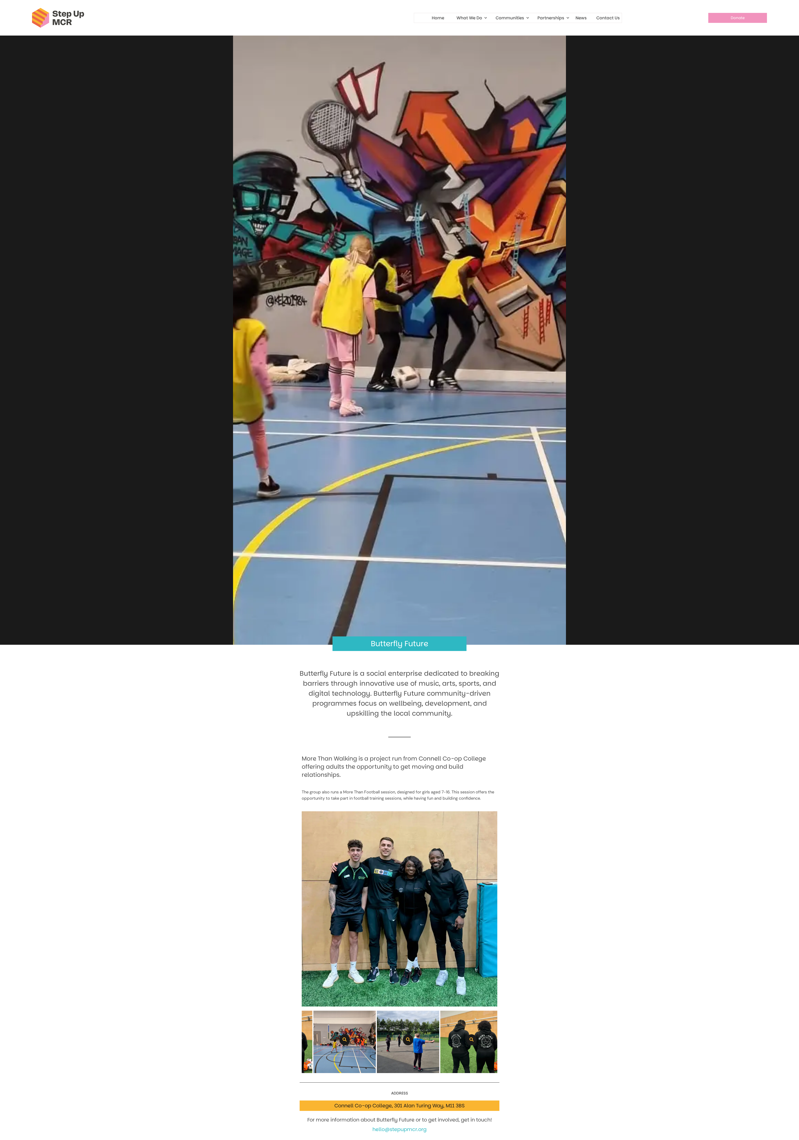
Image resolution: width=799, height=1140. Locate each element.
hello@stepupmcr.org (399, 1129)
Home (438, 18)
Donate (738, 17)
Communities (510, 18)
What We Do (469, 18)
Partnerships (550, 18)
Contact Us (608, 18)
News (581, 18)
